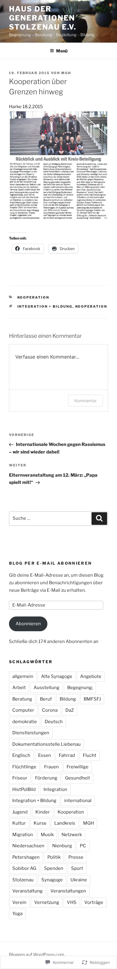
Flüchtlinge (24, 767)
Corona (50, 710)
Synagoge (52, 880)
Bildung (68, 699)
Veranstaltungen (68, 891)
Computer (23, 710)
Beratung (22, 699)
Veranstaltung (27, 891)
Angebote (90, 676)
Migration (22, 834)
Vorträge (93, 902)
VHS (71, 902)
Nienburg (62, 845)
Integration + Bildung (45, 306)
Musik (47, 834)
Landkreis (64, 823)
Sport (77, 868)
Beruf (46, 699)
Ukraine (78, 880)
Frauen (51, 767)
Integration (55, 789)
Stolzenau (23, 880)
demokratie (24, 721)
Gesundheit (77, 778)
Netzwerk (72, 834)
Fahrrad (67, 755)
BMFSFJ (92, 699)
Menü (62, 50)
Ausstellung (46, 687)
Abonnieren (28, 623)
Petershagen (26, 857)
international (78, 800)
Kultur (19, 823)
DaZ (69, 710)
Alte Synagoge (56, 676)
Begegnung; (80, 687)
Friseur (19, 778)
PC (83, 845)
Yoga (17, 913)
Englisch (21, 755)
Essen (44, 755)
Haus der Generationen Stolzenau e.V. (42, 18)
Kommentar (85, 400)
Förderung (46, 778)
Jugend (20, 812)
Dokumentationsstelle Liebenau (46, 744)
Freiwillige (77, 767)
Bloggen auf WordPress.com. (37, 954)
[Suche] (99, 518)
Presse (75, 857)
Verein (19, 902)
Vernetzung (46, 902)
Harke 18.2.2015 (26, 106)
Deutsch (54, 721)
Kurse (40, 823)
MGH (66, 73)
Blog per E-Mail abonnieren (50, 563)
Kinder (42, 812)
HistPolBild (24, 789)
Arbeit (19, 687)
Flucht (89, 755)
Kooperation (33, 297)
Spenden (53, 868)
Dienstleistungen (30, 732)
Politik (54, 857)
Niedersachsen (28, 845)
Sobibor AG (24, 868)
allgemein (22, 676)
